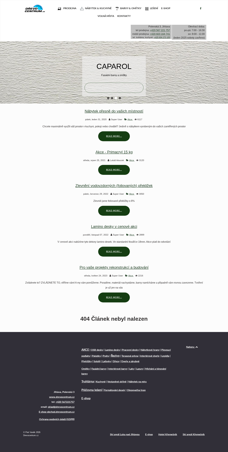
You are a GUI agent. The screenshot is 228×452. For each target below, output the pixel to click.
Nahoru (190, 347)
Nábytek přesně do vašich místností (114, 111)
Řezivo (115, 355)
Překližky (86, 361)
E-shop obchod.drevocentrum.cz (56, 412)
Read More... (114, 136)
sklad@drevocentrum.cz (61, 407)
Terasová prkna (129, 356)
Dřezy (116, 361)
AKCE (85, 349)
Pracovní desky (130, 350)
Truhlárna (87, 381)
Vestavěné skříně (116, 381)
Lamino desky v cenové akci (114, 226)
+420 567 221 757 (160, 30)
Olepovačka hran (136, 390)
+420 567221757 (65, 402)
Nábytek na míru (137, 381)
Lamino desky (112, 350)
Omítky (85, 369)
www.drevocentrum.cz (61, 397)
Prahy (106, 356)
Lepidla (165, 356)
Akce (130, 119)
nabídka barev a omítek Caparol (114, 88)
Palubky (96, 356)
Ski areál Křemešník (194, 434)
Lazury (139, 369)
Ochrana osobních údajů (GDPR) (56, 419)
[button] (108, 98)
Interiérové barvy (117, 369)
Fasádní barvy (99, 369)
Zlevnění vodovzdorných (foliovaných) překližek (114, 185)
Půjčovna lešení (91, 390)
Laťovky (106, 361)
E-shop (86, 398)
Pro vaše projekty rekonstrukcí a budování (114, 267)
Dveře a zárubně (130, 361)
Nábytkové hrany (150, 350)
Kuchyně (101, 381)
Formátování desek (114, 390)
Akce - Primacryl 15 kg (114, 152)
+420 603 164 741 (160, 34)
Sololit (97, 361)
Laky (131, 369)
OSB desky (97, 350)
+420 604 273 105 (162, 37)
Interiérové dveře (149, 356)
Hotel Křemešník (167, 434)
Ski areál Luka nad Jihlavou (125, 434)
